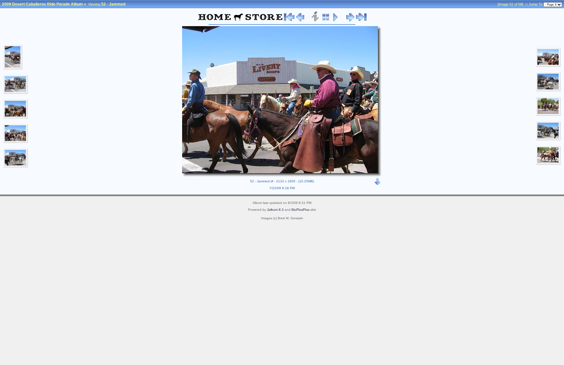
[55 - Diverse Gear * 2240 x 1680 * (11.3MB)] (548, 115)
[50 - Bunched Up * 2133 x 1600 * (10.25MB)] (15, 142)
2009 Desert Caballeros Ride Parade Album (42, 4)
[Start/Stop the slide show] (335, 20)
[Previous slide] (300, 20)
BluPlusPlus (300, 209)
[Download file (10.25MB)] (377, 180)
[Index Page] (325, 20)
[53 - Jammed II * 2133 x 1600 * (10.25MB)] (548, 66)
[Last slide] (361, 20)
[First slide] (289, 20)
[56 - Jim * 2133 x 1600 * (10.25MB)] (548, 139)
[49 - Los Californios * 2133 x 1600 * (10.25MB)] (15, 117)
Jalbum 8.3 (275, 209)
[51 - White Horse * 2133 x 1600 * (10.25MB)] (15, 166)
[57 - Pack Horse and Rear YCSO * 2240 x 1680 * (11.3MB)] (548, 164)
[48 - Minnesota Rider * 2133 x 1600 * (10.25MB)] (15, 93)
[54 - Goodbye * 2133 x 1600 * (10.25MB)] (548, 90)
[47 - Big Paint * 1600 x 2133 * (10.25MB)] (13, 68)
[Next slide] (350, 20)
